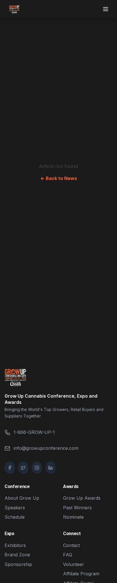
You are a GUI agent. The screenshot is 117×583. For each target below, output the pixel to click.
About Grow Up (22, 498)
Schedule (15, 517)
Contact (71, 545)
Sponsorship (18, 564)
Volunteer (73, 564)
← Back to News (58, 178)
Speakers (15, 507)
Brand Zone (17, 554)
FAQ (67, 554)
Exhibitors (15, 545)
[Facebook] (10, 467)
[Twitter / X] (23, 467)
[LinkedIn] (50, 467)
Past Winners (77, 507)
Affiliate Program (81, 573)
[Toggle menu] (106, 9)
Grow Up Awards (82, 498)
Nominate (73, 517)
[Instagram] (37, 467)
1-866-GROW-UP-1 (34, 432)
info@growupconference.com (46, 448)
